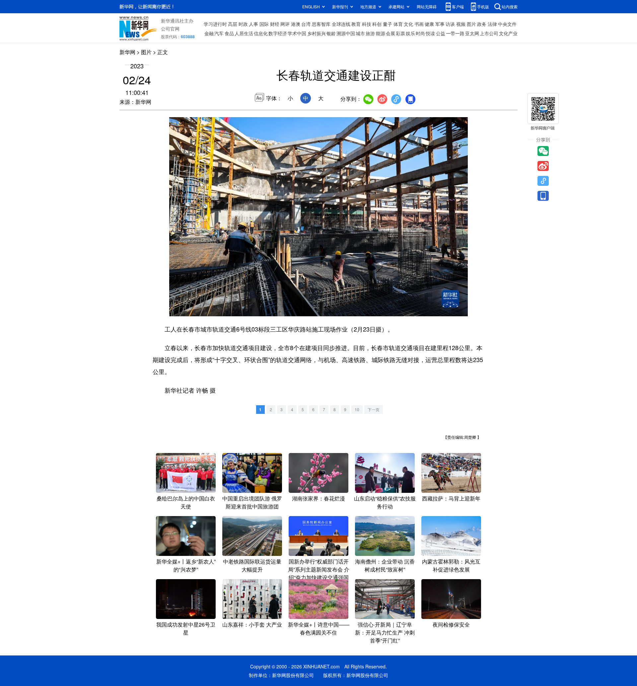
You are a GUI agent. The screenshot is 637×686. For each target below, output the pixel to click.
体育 (398, 24)
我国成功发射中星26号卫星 (185, 628)
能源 (380, 33)
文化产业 (508, 33)
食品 (229, 33)
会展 (390, 33)
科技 (366, 24)
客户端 (458, 6)
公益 (440, 33)
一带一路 (455, 33)
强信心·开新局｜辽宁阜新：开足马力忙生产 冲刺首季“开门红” (385, 632)
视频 (460, 24)
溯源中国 (345, 33)
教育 (356, 24)
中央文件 (507, 24)
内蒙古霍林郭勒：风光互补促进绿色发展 (451, 565)
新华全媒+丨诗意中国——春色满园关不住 (318, 628)
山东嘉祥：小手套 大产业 (252, 624)
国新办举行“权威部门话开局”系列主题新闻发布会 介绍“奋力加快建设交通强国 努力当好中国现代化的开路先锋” (318, 577)
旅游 (370, 33)
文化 (408, 24)
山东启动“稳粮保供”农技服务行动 (385, 502)
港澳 (295, 24)
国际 (264, 24)
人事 (253, 24)
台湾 (306, 24)
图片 (471, 24)
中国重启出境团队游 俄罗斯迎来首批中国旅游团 (252, 502)
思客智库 (321, 24)
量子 (387, 24)
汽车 (219, 33)
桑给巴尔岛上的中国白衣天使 (186, 502)
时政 (243, 24)
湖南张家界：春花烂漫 (318, 498)
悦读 (430, 33)
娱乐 (410, 33)
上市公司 (489, 33)
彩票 (400, 33)
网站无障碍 (427, 6)
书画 (419, 24)
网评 (285, 24)
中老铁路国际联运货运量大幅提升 (252, 565)
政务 (481, 24)
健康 (429, 24)
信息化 (261, 33)
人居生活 (244, 33)
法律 (492, 24)
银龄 (331, 33)
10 (357, 409)
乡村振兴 (316, 33)
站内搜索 (510, 6)
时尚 (420, 33)
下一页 (374, 409)
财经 (274, 24)
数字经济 (277, 33)
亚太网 (472, 33)
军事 (440, 24)
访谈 (450, 24)
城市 (360, 33)
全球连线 (341, 24)
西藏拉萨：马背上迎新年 (451, 498)
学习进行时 (215, 24)
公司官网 (170, 28)
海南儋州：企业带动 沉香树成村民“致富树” (385, 565)
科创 (377, 24)
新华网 (127, 52)
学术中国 (297, 33)
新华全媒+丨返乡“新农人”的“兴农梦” (186, 565)
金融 (209, 33)
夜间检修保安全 (451, 624)
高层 (232, 24)
